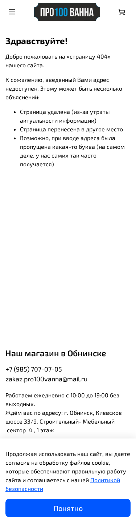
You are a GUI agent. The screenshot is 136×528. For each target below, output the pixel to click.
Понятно (68, 508)
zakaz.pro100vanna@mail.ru (46, 379)
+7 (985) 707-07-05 (33, 369)
